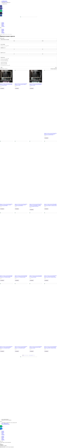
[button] (28, 27)
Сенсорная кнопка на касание (5, 65)
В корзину (2, 88)
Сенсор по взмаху (4, 64)
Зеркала (4, 34)
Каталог (3, 23)
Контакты (3, 26)
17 (32, 355)
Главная (3, 22)
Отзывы (3, 25)
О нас (2, 24)
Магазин (3, 30)
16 (31, 355)
